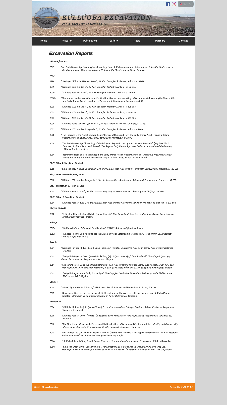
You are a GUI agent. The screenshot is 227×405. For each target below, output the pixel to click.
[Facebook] (168, 4)
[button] (67, 42)
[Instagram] (174, 4)
